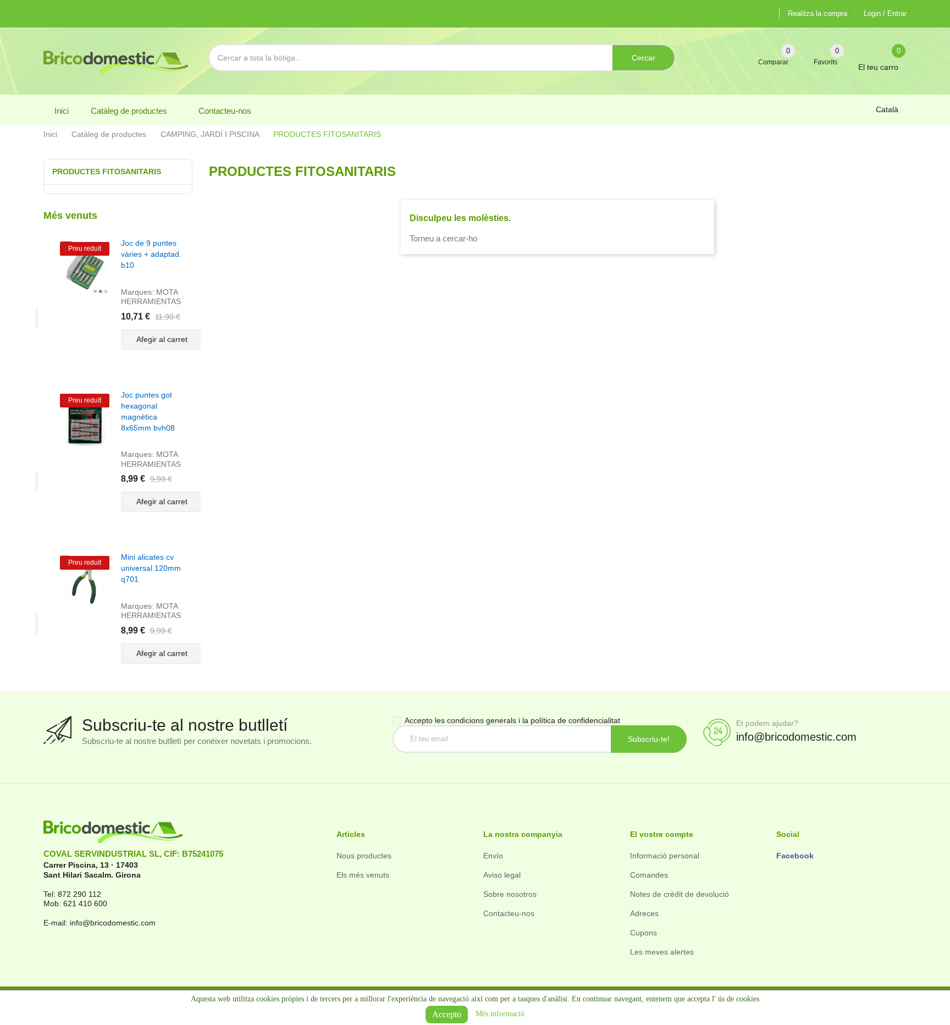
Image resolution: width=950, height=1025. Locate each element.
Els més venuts (362, 874)
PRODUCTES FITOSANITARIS (106, 171)
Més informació (500, 1014)
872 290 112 (79, 894)
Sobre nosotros (510, 894)
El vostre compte (661, 834)
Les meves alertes (662, 951)
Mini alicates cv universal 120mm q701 (151, 568)
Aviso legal (502, 874)
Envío (493, 855)
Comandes (649, 874)
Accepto (446, 1014)
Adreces (644, 913)
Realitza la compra (817, 13)
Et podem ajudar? (767, 723)
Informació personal (664, 855)
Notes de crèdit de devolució (679, 894)
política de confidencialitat (575, 720)
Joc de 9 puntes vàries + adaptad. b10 (151, 254)
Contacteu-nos (508, 913)
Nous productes (363, 855)
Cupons (643, 932)
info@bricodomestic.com (796, 737)
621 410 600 (85, 903)
